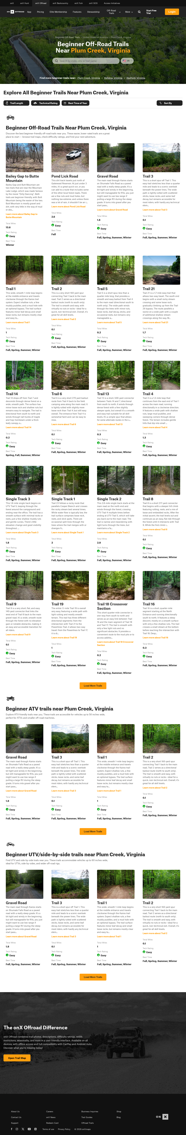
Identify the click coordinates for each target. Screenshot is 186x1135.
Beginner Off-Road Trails (67, 37)
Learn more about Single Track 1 (70, 514)
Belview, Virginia (113, 77)
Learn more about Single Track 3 (24, 514)
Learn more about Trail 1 (24, 304)
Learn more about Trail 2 (70, 304)
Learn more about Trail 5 (116, 304)
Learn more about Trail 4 (161, 409)
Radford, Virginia (136, 77)
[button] (16, 103)
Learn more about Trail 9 (24, 623)
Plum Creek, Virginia (88, 77)
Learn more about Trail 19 (70, 623)
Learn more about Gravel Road (116, 195)
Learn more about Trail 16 (161, 623)
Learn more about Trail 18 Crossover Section (116, 623)
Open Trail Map (17, 1057)
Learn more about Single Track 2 (116, 514)
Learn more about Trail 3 (161, 195)
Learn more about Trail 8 (161, 514)
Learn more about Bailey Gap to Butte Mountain (24, 195)
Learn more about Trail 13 (116, 409)
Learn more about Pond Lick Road (70, 195)
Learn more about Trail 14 (24, 409)
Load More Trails (93, 686)
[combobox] (88, 60)
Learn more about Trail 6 (70, 409)
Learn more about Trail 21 (161, 304)
